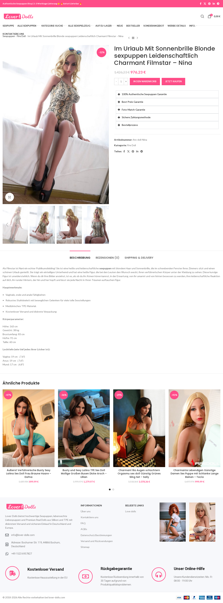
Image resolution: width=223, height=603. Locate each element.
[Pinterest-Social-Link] (209, 3)
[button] (7, 224)
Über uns (86, 511)
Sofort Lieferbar (71, 3)
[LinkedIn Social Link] (214, 3)
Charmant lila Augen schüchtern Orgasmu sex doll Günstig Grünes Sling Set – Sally (139, 473)
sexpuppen (105, 268)
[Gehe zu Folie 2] (113, 489)
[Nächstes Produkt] (137, 38)
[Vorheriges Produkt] (129, 38)
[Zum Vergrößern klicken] (9, 197)
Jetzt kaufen (173, 81)
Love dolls (130, 511)
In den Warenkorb (144, 81)
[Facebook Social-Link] (200, 3)
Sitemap (85, 546)
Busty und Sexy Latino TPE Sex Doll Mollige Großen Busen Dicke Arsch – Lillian (84, 473)
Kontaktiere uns (89, 517)
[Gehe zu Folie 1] (110, 489)
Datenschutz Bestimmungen (96, 535)
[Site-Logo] (18, 16)
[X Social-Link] (205, 3)
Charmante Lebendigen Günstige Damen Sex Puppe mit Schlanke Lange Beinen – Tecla (194, 473)
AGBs (84, 529)
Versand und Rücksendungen (97, 541)
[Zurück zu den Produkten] (133, 38)
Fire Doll (131, 145)
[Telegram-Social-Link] (218, 3)
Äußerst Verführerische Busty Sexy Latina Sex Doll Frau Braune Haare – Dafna (28, 473)
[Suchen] (202, 16)
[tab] (80, 256)
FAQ (83, 523)
